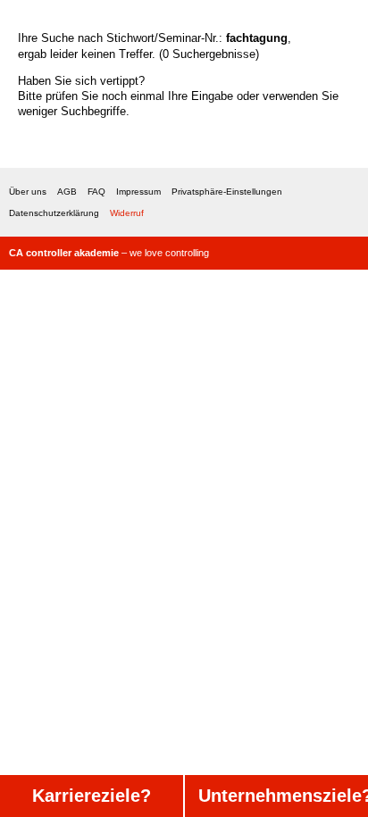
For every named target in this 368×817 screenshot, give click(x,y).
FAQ (96, 191)
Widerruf (127, 213)
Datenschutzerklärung (54, 213)
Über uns (27, 191)
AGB (67, 191)
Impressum (138, 191)
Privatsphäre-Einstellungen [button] (226, 191)
